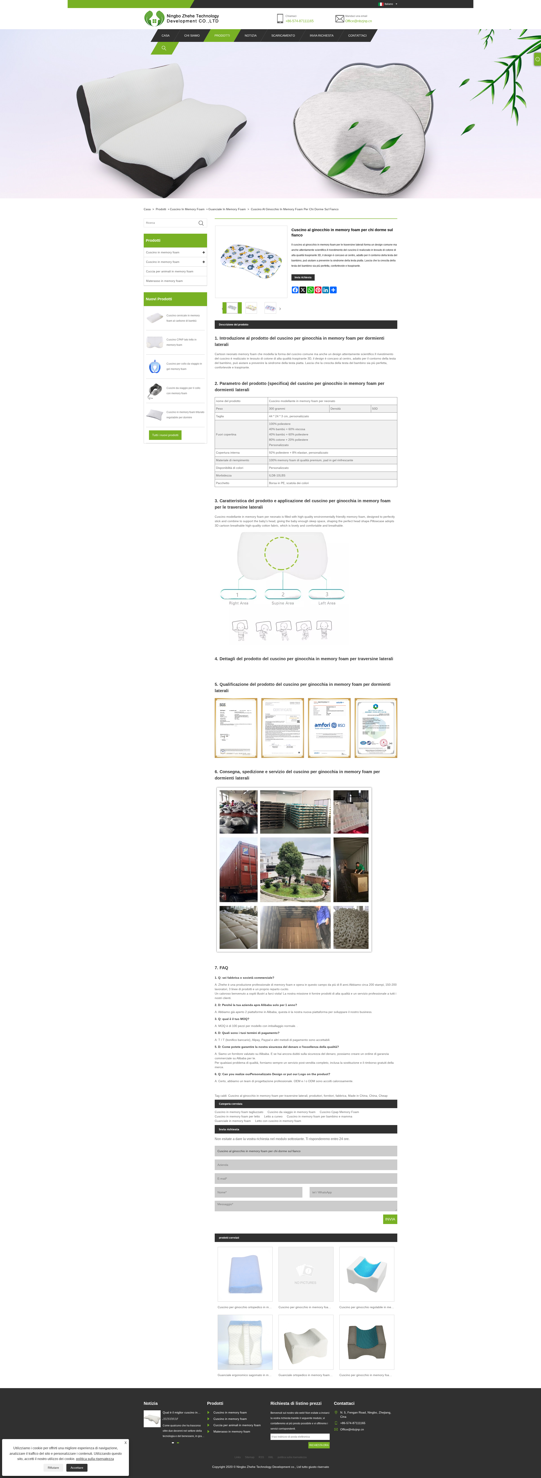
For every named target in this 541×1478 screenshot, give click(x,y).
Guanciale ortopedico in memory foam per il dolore (307, 1375)
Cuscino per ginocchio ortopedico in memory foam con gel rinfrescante (247, 1307)
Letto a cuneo (273, 1116)
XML (270, 1457)
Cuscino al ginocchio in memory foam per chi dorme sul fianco (295, 209)
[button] (172, 1442)
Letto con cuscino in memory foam (278, 1121)
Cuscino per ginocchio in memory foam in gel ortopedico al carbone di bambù (307, 1307)
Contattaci (357, 35)
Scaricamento (283, 35)
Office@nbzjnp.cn (358, 21)
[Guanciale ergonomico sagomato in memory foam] (245, 1341)
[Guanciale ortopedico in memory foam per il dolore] (306, 1341)
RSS (261, 1457)
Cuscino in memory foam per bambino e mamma (319, 1116)
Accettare (77, 1467)
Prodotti (222, 35)
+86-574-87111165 (300, 21)
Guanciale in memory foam (227, 209)
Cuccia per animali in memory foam (169, 271)
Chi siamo (192, 35)
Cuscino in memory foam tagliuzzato (239, 1112)
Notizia (251, 35)
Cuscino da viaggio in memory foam (292, 1112)
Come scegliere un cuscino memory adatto (181, 1413)
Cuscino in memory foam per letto (237, 1116)
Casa (165, 35)
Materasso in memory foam (164, 281)
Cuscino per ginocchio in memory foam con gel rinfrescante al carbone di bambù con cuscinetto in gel (368, 1375)
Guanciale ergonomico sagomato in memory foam (247, 1375)
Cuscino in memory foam (187, 209)
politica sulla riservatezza (95, 1459)
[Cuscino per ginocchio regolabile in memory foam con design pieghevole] (366, 1273)
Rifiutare (53, 1467)
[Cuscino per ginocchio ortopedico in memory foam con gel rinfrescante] (245, 1273)
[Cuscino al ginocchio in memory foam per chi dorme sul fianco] (232, 308)
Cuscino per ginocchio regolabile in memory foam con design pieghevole (368, 1307)
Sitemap (249, 1457)
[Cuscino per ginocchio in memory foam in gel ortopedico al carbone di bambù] (306, 1273)
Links (238, 1457)
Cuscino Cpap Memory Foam (339, 1112)
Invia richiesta (321, 35)
